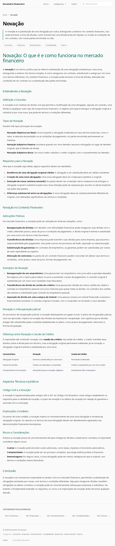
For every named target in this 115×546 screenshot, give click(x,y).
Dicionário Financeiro (13, 4)
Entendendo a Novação (17, 91)
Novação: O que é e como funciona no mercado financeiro (53, 58)
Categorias (59, 4)
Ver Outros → (103, 515)
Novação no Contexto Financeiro (23, 207)
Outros (63, 45)
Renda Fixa (59, 534)
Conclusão (9, 471)
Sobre (74, 4)
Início (46, 4)
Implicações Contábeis (15, 411)
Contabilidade (51, 45)
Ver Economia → (12, 515)
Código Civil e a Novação (17, 390)
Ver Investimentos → (56, 515)
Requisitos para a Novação (18, 161)
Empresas (21, 45)
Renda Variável (70, 534)
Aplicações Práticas (14, 216)
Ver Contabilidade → (81, 515)
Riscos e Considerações (16, 432)
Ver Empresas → (33, 515)
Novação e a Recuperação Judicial (22, 309)
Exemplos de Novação (15, 268)
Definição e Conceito (14, 99)
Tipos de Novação (13, 120)
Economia (8, 45)
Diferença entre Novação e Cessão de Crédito (28, 334)
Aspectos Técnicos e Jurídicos (21, 381)
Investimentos (35, 45)
